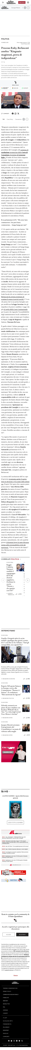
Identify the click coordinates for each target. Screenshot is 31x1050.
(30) (29, 698)
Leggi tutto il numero (15, 822)
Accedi (8, 934)
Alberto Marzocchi (10, 594)
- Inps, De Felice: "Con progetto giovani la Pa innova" (15, 846)
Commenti (6, 113)
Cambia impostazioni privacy (11, 994)
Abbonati (22, 2)
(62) (29, 717)
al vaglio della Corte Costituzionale (16, 309)
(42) (29, 678)
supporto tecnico (9, 970)
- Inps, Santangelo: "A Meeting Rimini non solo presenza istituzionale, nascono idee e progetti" (14, 837)
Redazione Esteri (7, 717)
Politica (5, 39)
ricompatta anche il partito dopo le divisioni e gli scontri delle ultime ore (15, 481)
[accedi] (28, 2)
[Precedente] (3, 580)
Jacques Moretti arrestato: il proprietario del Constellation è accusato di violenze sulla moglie (11, 728)
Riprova (16, 975)
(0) (20, 594)
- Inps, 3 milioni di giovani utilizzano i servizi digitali (15, 849)
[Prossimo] (28, 580)
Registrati (22, 934)
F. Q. (3, 62)
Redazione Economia (8, 678)
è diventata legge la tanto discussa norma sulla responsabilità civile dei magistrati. (15, 544)
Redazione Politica (7, 698)
